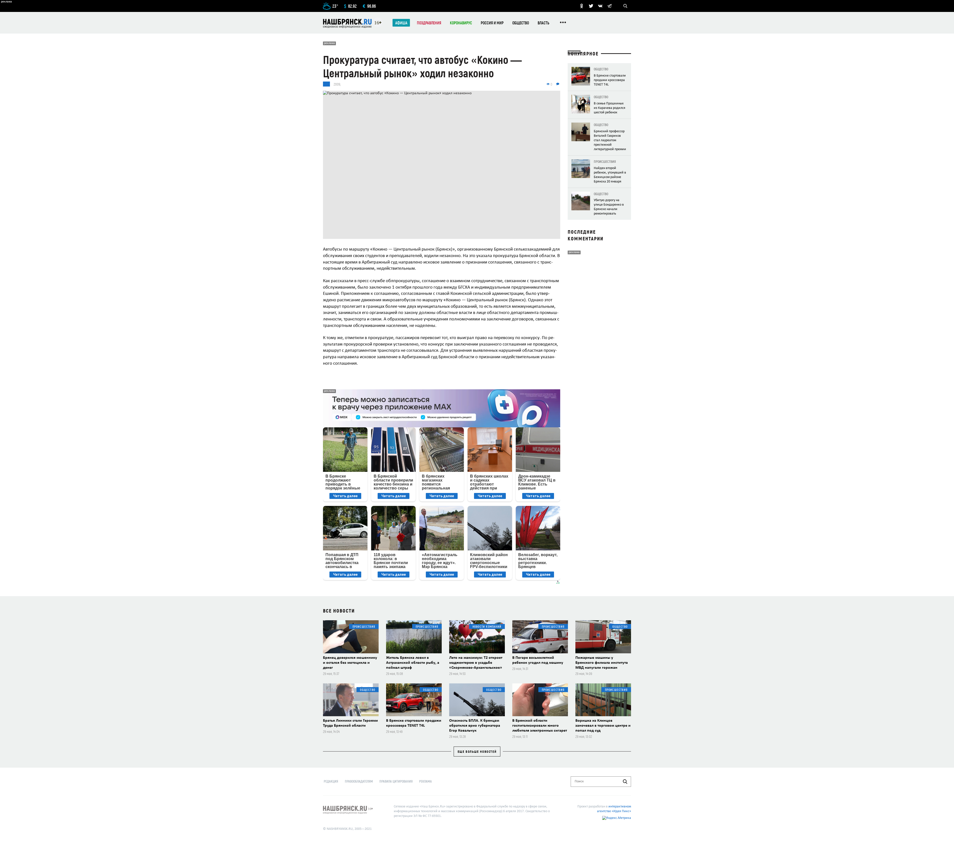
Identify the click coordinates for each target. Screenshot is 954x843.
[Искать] (625, 781)
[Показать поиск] (625, 6)
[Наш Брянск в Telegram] (609, 6)
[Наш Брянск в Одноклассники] (581, 6)
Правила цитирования (396, 781)
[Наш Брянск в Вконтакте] (600, 6)
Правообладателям (359, 781)
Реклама (425, 781)
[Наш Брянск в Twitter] (591, 6)
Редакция (331, 781)
